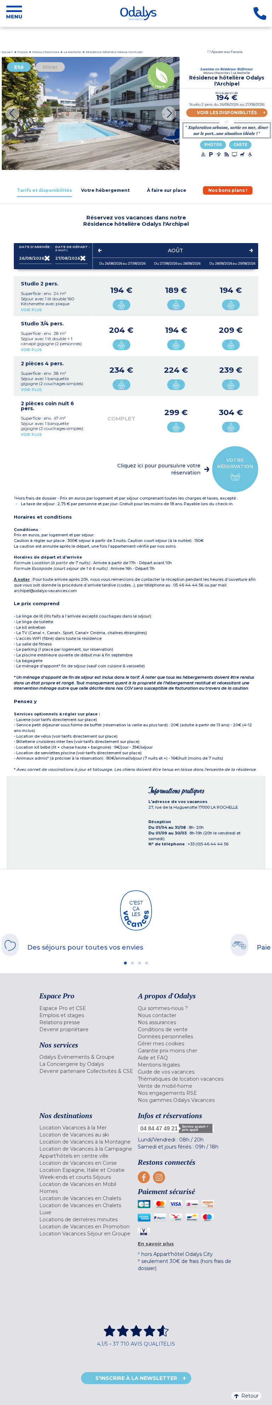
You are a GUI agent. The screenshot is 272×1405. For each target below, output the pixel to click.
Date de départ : (71, 248)
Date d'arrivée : (35, 247)
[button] (225, 52)
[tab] (44, 190)
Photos (213, 144)
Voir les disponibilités (227, 112)
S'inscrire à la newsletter (136, 1378)
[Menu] (14, 13)
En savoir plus (156, 1243)
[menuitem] (86, 1008)
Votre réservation (235, 463)
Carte (240, 144)
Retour (250, 1396)
